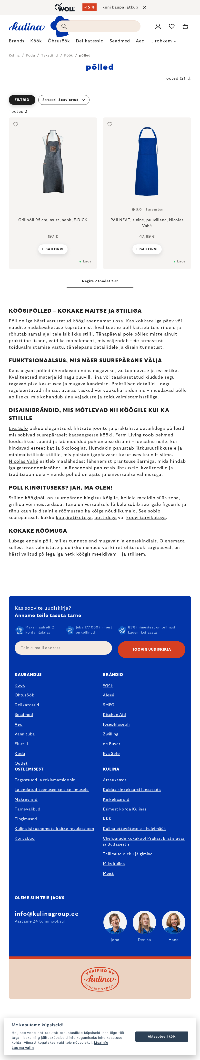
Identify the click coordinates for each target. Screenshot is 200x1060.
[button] (100, 100)
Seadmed (24, 715)
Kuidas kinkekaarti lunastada (132, 790)
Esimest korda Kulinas (125, 809)
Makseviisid (26, 799)
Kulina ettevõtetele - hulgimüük (134, 829)
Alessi (108, 695)
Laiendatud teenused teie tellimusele (52, 790)
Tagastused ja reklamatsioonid (45, 780)
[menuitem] (16, 42)
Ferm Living (128, 435)
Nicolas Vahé (23, 461)
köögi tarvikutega (146, 518)
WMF (108, 685)
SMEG (108, 705)
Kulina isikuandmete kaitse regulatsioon (54, 829)
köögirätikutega (74, 518)
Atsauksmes (115, 780)
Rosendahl (80, 468)
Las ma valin (23, 1048)
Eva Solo (18, 428)
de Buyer (111, 744)
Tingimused (26, 819)
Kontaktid (25, 838)
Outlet (21, 763)
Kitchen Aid (114, 715)
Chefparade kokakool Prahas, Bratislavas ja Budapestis (144, 841)
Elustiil (21, 744)
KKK (107, 819)
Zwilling (110, 734)
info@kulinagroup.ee (47, 914)
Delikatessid (27, 705)
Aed (18, 724)
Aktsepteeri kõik (162, 1036)
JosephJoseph (116, 724)
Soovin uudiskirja (151, 649)
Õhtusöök (24, 695)
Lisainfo (101, 1042)
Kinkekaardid (116, 799)
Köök (20, 685)
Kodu (20, 754)
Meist (108, 874)
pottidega (105, 518)
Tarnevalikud (27, 809)
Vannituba (25, 734)
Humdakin (100, 448)
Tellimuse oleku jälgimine (128, 854)
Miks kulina (114, 864)
